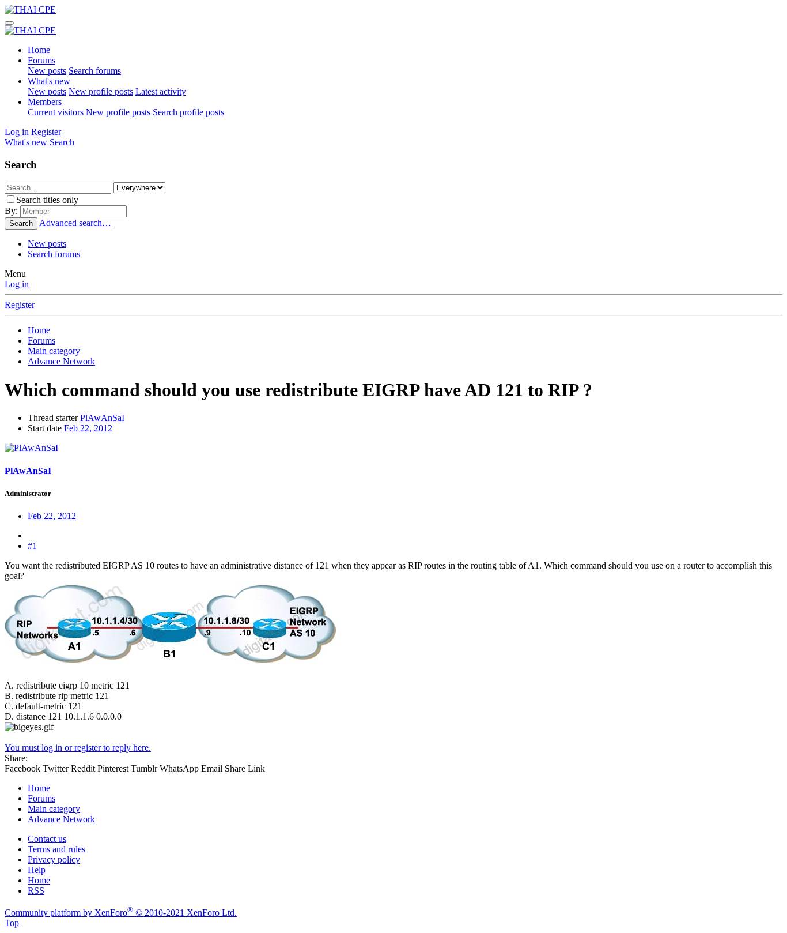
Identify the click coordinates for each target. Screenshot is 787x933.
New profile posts (101, 91)
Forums (41, 60)
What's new (49, 81)
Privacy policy (54, 859)
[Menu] (9, 23)
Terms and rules (56, 849)
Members (45, 102)
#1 (32, 546)
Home (39, 50)
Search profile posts (188, 112)
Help (37, 870)
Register (20, 305)
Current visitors (56, 112)
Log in (17, 284)
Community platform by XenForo (121, 912)
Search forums (95, 71)
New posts (47, 71)
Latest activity (160, 91)
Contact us (47, 839)
